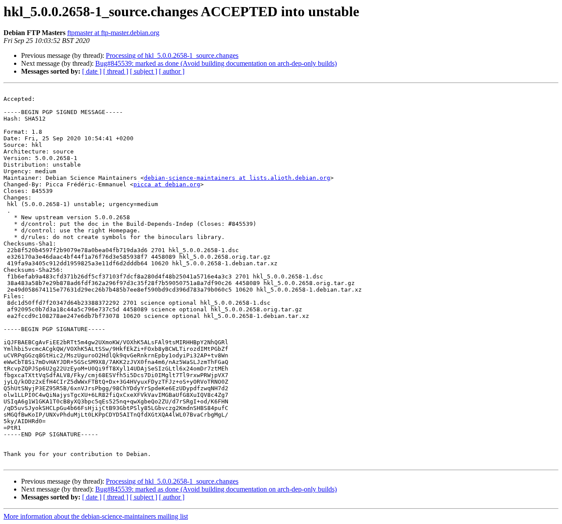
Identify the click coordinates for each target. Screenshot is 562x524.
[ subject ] (143, 71)
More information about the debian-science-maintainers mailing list (96, 516)
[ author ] (171, 71)
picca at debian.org (166, 184)
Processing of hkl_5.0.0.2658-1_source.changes (172, 55)
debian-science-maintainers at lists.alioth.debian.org (237, 178)
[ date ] (91, 71)
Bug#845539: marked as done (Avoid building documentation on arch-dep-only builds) (216, 63)
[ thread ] (115, 71)
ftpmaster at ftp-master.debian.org (113, 32)
